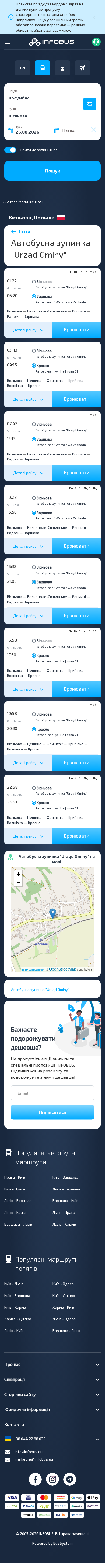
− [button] (18, 882)
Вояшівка (15, 385)
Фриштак (55, 380)
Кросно (43, 365)
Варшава (44, 296)
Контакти (14, 1424)
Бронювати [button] (76, 329)
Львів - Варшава (66, 1189)
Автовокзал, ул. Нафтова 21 (57, 371)
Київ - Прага (14, 1189)
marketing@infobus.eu (34, 1459)
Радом (13, 316)
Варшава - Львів (18, 1224)
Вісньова (44, 281)
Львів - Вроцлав (18, 1200)
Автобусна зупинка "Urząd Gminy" (62, 287)
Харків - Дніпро (17, 1319)
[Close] (94, 17)
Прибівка (75, 380)
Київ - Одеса (63, 1283)
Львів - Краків (15, 1212)
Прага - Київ (14, 1177)
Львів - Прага (63, 1212)
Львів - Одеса (64, 1319)
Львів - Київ (13, 1330)
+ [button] (18, 874)
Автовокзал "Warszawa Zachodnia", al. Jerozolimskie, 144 (62, 302)
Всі (22, 67)
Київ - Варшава (65, 1177)
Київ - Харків (15, 1307)
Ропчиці (79, 311)
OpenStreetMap (62, 969)
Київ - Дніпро (63, 1295)
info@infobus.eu (29, 1451)
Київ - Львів (13, 1283)
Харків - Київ (63, 1307)
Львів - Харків (64, 1224)
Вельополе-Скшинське (47, 311)
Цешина (34, 380)
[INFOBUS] (51, 41)
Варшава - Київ (65, 1200)
